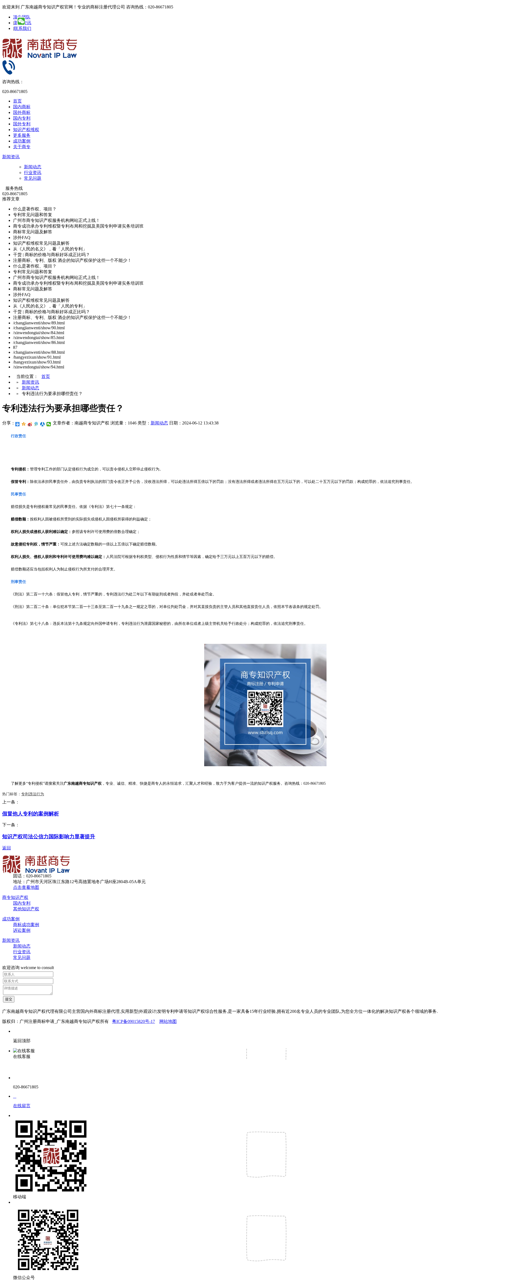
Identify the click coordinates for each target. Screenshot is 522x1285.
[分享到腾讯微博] (36, 424)
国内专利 (21, 118)
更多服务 (21, 135)
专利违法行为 (32, 794)
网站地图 (168, 1021)
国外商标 (21, 112)
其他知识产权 (26, 909)
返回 (6, 848)
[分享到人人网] (42, 424)
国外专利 (21, 124)
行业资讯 (32, 172)
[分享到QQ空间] (23, 424)
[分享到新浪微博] (30, 424)
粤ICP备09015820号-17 (133, 1021)
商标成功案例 (26, 924)
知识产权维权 (26, 129)
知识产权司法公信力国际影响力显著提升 (48, 836)
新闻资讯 (11, 156)
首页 (17, 101)
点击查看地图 (26, 887)
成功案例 (21, 141)
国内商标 (21, 106)
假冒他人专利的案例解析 (30, 814)
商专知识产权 (15, 897)
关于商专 (21, 146)
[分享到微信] (48, 424)
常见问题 (32, 178)
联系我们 (22, 28)
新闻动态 (32, 166)
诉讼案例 (21, 930)
